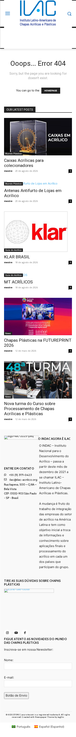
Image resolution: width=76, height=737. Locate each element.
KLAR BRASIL (17, 257)
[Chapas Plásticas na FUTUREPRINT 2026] (38, 316)
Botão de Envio (16, 695)
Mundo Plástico (13, 153)
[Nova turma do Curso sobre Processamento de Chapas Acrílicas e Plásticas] (38, 380)
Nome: (8, 660)
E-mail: (9, 677)
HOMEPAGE (50, 90)
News (8, 333)
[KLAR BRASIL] (38, 231)
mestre (8, 170)
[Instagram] (7, 633)
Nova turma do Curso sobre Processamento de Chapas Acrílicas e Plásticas (29, 408)
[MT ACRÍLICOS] (38, 275)
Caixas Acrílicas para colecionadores (24, 163)
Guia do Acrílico (13, 250)
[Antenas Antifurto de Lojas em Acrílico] (38, 183)
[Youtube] (16, 633)
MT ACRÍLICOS (18, 282)
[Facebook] (24, 633)
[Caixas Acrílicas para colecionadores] (38, 136)
